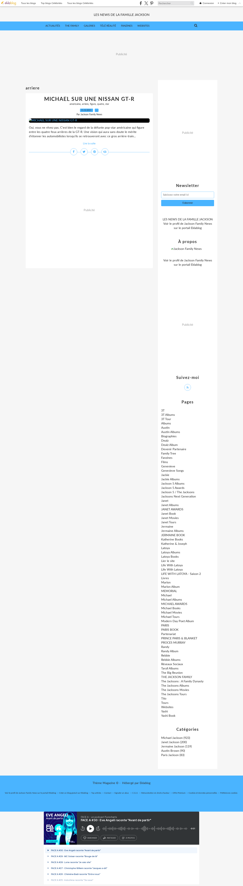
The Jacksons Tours (174, 694)
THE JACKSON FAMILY (176, 677)
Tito (163, 698)
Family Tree (168, 453)
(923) (175, 738)
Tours (164, 702)
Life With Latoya (172, 565)
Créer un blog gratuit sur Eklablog (73, 793)
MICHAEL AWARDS (174, 604)
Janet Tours (168, 522)
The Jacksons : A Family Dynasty (182, 681)
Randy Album (169, 651)
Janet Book (168, 513)
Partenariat (168, 634)
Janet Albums (170, 505)
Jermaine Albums (172, 531)
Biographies (169, 436)
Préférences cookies (228, 793)
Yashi (164, 711)
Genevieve (168, 466)
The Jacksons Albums (175, 685)
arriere (85, 104)
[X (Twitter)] (146, 3)
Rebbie (165, 655)
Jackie (165, 475)
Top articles (96, 793)
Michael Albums (171, 599)
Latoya (165, 548)
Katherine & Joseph (174, 543)
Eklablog (145, 783)
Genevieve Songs (172, 470)
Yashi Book (168, 715)
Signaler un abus (121, 793)
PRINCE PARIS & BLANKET (179, 638)
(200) (174, 742)
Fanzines (126, 26)
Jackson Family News (198, 223)
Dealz (165, 440)
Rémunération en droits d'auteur (155, 793)
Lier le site (168, 561)
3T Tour (166, 419)
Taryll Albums (170, 668)
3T (163, 410)
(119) (176, 746)
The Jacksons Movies (175, 690)
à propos (130, 838)
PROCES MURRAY (173, 642)
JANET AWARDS (172, 509)
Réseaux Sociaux (172, 664)
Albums (166, 423)
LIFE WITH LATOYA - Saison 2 (181, 574)
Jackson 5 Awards (172, 488)
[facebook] (141, 3)
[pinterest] (152, 3)
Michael (166, 595)
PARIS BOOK (170, 629)
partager (111, 838)
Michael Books (171, 608)
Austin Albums (170, 432)
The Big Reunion (172, 672)
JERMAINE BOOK (173, 535)
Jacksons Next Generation (178, 496)
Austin (165, 427)
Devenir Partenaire (173, 449)
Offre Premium (179, 793)
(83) (172, 755)
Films (164, 462)
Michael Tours (170, 617)
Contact (107, 793)
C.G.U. (135, 793)
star (107, 104)
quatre (100, 104)
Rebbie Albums (171, 660)
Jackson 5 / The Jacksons (177, 492)
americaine (75, 104)
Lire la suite (89, 143)
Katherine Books (172, 539)
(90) (173, 750)
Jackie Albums (170, 479)
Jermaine (167, 526)
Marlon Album (170, 586)
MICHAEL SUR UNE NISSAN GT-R (89, 99)
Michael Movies (171, 612)
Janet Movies (170, 518)
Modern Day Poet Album (177, 621)
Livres (165, 578)
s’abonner (92, 838)
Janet (164, 500)
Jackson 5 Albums (172, 483)
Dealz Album (169, 445)
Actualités (52, 26)
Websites (143, 26)
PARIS (165, 625)
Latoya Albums (170, 552)
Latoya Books (170, 556)
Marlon (166, 582)
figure (93, 104)
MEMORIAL (169, 591)
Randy (165, 647)
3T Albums (168, 414)
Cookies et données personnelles (203, 793)
